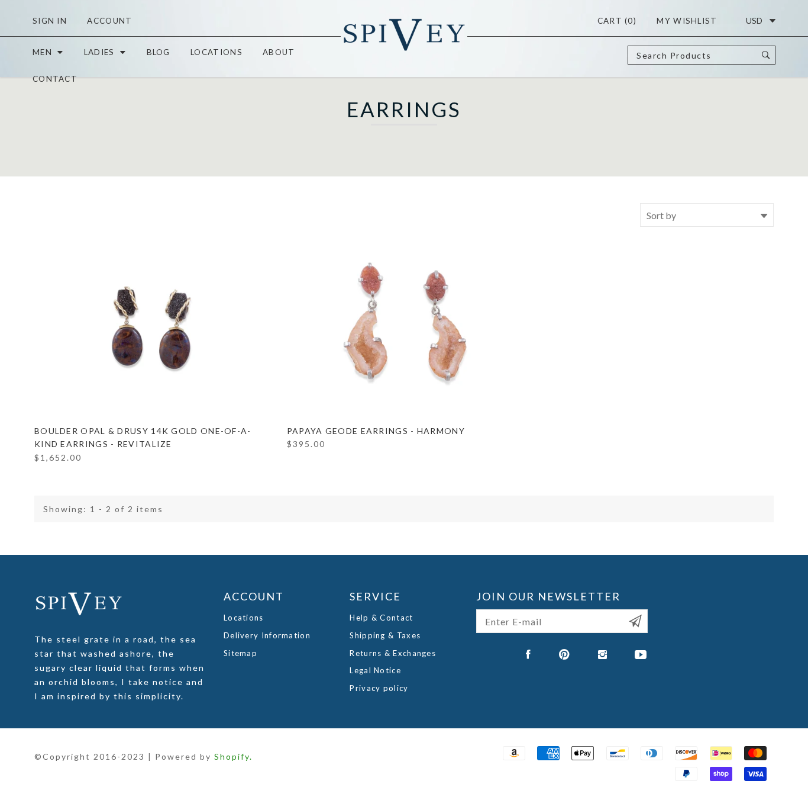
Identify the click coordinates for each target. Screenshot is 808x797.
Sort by (661, 215)
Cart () (616, 20)
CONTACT (55, 78)
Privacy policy (379, 688)
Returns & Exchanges (393, 653)
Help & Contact (381, 617)
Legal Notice (375, 670)
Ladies (99, 52)
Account (109, 20)
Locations (216, 52)
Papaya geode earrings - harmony (376, 431)
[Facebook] (528, 654)
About (279, 52)
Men (42, 52)
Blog (158, 52)
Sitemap (240, 653)
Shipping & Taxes (385, 635)
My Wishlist (687, 20)
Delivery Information (267, 635)
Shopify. (233, 756)
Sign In (50, 20)
